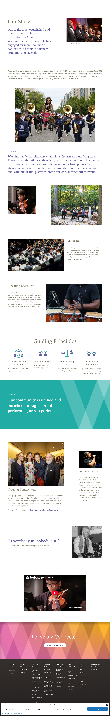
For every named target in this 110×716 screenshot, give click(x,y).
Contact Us (93, 666)
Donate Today (47, 669)
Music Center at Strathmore (35, 691)
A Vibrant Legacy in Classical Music (83, 678)
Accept (97, 709)
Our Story (81, 666)
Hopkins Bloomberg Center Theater (36, 684)
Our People (81, 672)
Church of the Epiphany (37, 674)
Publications (82, 689)
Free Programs (71, 686)
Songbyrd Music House (37, 697)
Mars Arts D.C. (71, 689)
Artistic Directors (71, 681)
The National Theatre (36, 699)
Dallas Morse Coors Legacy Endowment (48, 682)
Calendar (22, 666)
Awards (81, 681)
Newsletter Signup (54, 645)
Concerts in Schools (60, 677)
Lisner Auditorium (36, 687)
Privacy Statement (17, 713)
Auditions (70, 683)
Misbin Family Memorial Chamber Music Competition (61, 681)
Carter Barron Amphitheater (35, 671)
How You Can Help (48, 666)
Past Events (22, 672)
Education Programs (60, 666)
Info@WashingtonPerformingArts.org (44, 510)
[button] (107, 705)
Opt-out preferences (7, 713)
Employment (94, 669)
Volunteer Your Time (48, 694)
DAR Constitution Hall (36, 681)
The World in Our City (60, 688)
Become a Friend (47, 672)
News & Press (82, 684)
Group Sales (11, 673)
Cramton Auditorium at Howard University (37, 678)
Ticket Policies (12, 670)
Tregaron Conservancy (37, 702)
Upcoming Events (24, 669)
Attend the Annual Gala (49, 674)
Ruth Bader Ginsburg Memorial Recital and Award (48, 686)
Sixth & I (34, 694)
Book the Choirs (71, 678)
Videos (81, 687)
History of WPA (82, 674)
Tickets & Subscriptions (12, 667)
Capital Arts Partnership (58, 674)
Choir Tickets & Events (73, 675)
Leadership (82, 669)
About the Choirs (71, 668)
